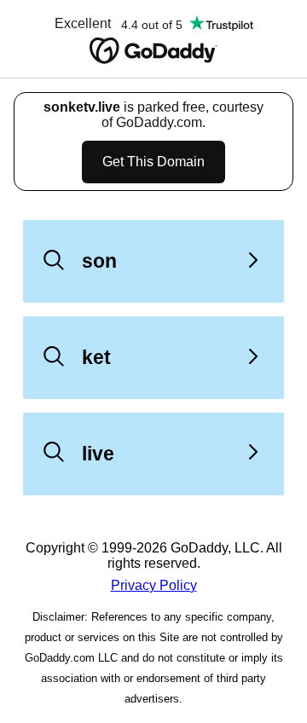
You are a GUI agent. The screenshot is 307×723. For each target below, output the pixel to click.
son (99, 261)
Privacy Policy (154, 585)
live (98, 453)
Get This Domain (153, 161)
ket (96, 357)
